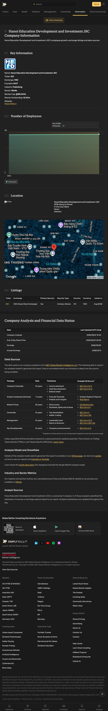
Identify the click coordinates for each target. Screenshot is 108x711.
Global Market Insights (82, 588)
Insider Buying (8, 641)
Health (24, 12)
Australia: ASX (8, 592)
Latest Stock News (80, 584)
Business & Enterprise (82, 657)
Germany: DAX (8, 619)
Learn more (58, 442)
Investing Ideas (79, 597)
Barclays (41, 619)
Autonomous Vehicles (11, 650)
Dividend (36, 12)
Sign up (96, 4)
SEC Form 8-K (85, 428)
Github (18, 482)
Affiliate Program (80, 652)
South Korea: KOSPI (10, 615)
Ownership (65, 12)
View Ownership (56, 20)
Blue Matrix (84, 399)
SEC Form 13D (85, 415)
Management (50, 12)
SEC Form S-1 (85, 407)
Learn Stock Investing (81, 648)
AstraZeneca (43, 584)
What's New (78, 606)
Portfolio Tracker (44, 632)
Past (15, 12)
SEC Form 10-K (86, 386)
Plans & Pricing (79, 619)
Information (80, 12)
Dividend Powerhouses (11, 637)
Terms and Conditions (11, 699)
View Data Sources (10, 569)
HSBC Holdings (44, 588)
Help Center (78, 643)
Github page (77, 456)
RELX (40, 610)
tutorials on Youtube (40, 459)
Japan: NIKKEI (8, 610)
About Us (76, 628)
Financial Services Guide (53, 699)
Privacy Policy (27, 699)
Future (5, 12)
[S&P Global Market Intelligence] (11, 556)
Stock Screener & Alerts (47, 637)
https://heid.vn (10, 104)
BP (39, 615)
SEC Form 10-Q (86, 389)
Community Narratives (82, 601)
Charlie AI (77, 661)
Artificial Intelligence (10, 654)
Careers (76, 637)
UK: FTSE (6, 588)
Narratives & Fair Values (47, 641)
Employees (12, 182)
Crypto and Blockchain (11, 659)
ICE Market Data (86, 405)
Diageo (40, 601)
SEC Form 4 (84, 412)
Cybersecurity (8, 663)
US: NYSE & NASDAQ (11, 584)
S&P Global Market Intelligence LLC (61, 365)
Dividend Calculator (46, 646)
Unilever (41, 597)
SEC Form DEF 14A (87, 423)
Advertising (77, 624)
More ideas (6, 668)
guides (98, 456)
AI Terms (37, 699)
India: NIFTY (7, 597)
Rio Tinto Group (44, 606)
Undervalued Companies (12, 632)
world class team (26, 465)
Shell (39, 592)
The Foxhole (77, 592)
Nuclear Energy (8, 646)
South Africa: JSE (9, 606)
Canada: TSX (7, 601)
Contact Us (77, 632)
